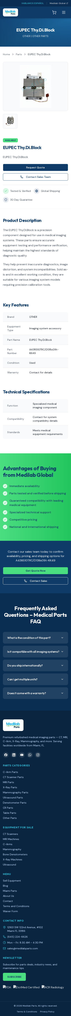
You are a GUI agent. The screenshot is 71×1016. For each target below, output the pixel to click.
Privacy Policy (47, 1011)
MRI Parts (8, 782)
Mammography (12, 849)
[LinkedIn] (14, 755)
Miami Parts (10, 890)
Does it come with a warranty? (26, 693)
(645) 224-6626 (17, 936)
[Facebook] (6, 755)
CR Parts (8, 807)
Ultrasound (9, 864)
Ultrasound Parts (13, 797)
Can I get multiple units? (22, 679)
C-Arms (7, 844)
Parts (19, 54)
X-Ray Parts (10, 787)
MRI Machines (11, 839)
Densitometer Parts (14, 802)
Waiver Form (10, 911)
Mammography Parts (15, 792)
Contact (8, 901)
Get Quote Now (36, 570)
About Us (8, 896)
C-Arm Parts (10, 772)
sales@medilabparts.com (22, 948)
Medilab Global (58, 3)
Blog (5, 885)
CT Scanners (10, 834)
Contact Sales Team (38, 177)
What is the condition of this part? (29, 638)
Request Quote (35, 167)
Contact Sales (38, 581)
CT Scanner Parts (13, 777)
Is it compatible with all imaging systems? (33, 651)
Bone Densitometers (15, 854)
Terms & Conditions (27, 1011)
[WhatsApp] (30, 755)
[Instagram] (38, 755)
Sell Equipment (12, 880)
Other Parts (10, 818)
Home (6, 54)
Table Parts (9, 812)
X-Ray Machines (12, 859)
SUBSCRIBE (14, 976)
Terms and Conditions (16, 906)
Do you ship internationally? (25, 665)
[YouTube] (22, 755)
